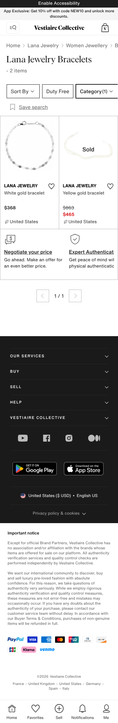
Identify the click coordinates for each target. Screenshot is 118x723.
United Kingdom (41, 683)
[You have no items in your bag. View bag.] (105, 27)
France (18, 683)
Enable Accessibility (59, 3)
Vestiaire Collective (37, 418)
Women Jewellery (87, 45)
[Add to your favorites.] (51, 186)
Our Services (27, 356)
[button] (105, 27)
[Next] (75, 296)
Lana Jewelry (43, 45)
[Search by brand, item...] (13, 28)
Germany (93, 683)
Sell (16, 387)
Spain (53, 688)
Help (16, 402)
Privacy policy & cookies (56, 513)
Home (13, 45)
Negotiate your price (28, 252)
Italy (65, 688)
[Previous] (43, 296)
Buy (15, 371)
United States (70, 683)
